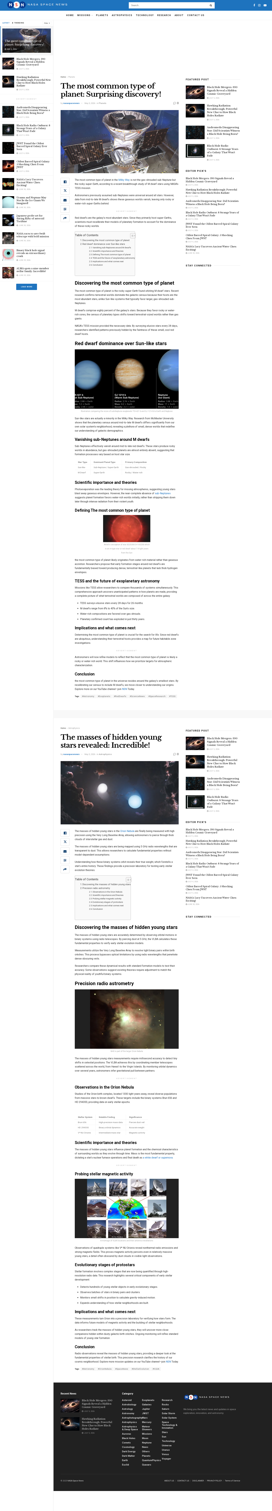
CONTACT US (183, 1481)
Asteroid (127, 1400)
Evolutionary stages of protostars (108, 902)
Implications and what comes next (108, 261)
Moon (145, 1438)
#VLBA (156, 1369)
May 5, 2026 (90, 103)
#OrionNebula (105, 1369)
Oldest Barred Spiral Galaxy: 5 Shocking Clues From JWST (33, 164)
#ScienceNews (137, 696)
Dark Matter (128, 1455)
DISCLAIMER (198, 1481)
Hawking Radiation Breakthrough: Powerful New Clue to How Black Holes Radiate (34, 81)
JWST (145, 1413)
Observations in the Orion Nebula (107, 892)
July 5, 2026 (213, 98)
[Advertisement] (162, 44)
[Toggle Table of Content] (131, 235)
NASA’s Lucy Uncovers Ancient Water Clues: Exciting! (30, 182)
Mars (144, 1417)
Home (70, 15)
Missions (84, 15)
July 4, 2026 (213, 160)
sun (164, 1436)
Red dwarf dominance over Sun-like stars (103, 244)
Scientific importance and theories (108, 251)
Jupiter (146, 1409)
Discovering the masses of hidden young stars (106, 884)
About (179, 15)
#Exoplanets (104, 696)
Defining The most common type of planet (112, 254)
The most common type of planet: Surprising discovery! (24, 42)
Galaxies (146, 1404)
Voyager (166, 1458)
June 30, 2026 (193, 253)
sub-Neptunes (163, 493)
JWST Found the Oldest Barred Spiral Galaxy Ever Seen (32, 146)
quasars (146, 1464)
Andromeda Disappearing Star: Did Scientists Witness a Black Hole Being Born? (33, 110)
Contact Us (195, 15)
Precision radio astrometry (96, 888)
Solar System (169, 1417)
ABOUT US (169, 1481)
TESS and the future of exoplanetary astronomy (114, 258)
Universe (167, 1445)
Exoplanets (148, 1400)
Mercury (146, 1422)
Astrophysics (122, 15)
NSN (124, 689)
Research (164, 15)
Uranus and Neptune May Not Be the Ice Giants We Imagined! (31, 200)
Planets (102, 15)
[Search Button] (211, 5)
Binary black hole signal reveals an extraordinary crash (31, 253)
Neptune (147, 1442)
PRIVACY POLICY (214, 1481)
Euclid (125, 1464)
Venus (165, 1454)
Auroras (126, 1433)
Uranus (166, 1449)
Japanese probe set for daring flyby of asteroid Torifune (30, 218)
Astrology (127, 1409)
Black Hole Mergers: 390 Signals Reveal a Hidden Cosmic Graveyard (31, 62)
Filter (46, 23)
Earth (125, 1460)
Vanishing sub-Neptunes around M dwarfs (112, 247)
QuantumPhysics (151, 1460)
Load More (26, 287)
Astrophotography (132, 1417)
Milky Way (124, 179)
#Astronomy (88, 696)
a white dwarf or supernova (158, 1157)
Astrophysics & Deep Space (130, 1428)
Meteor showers (147, 1428)
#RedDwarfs (120, 696)
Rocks (165, 1404)
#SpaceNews (121, 1369)
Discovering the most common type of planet (106, 240)
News (145, 1447)
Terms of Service (232, 1481)
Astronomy (128, 1413)
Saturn (165, 1409)
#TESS (172, 696)
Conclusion (98, 265)
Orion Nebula (127, 831)
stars (165, 1432)
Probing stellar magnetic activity (107, 898)
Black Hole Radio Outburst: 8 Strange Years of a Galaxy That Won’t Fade (33, 128)
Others (146, 1451)
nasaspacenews (71, 103)
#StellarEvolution (140, 1369)
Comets (126, 1442)
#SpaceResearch (157, 696)
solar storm (168, 1413)
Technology (145, 15)
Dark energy (129, 1451)
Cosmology (128, 1447)
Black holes (128, 1438)
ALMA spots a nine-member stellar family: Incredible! (33, 270)
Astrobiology (129, 1404)
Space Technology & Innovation (169, 1425)
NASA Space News (76, 1481)
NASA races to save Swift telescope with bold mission (33, 235)
